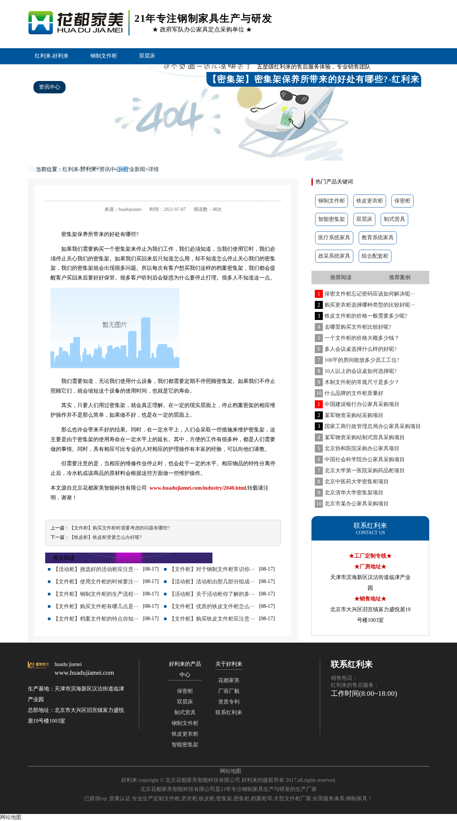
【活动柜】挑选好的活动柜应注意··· (96, 569)
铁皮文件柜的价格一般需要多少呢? (362, 316)
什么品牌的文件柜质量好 (349, 393)
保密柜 (402, 200)
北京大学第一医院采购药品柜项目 (361, 470)
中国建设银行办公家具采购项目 (358, 404)
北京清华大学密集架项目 (350, 492)
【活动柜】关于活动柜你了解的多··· (212, 594)
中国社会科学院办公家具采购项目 (361, 459)
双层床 (147, 56)
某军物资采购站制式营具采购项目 (361, 437)
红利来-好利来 (52, 56)
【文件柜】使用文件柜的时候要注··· (96, 581)
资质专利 (229, 702)
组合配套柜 (375, 256)
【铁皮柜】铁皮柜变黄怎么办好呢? (105, 537)
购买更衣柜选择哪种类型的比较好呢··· (366, 305)
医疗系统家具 (334, 237)
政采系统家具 (334, 256)
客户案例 (163, 71)
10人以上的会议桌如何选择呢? (356, 371)
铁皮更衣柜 (369, 200)
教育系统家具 (378, 237)
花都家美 (229, 680)
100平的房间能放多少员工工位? (358, 360)
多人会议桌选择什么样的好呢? (356, 349)
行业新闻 (134, 169)
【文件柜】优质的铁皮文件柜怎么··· (212, 606)
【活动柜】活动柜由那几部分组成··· (212, 581)
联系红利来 (144, 87)
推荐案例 (399, 277)
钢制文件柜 (103, 56)
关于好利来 (95, 87)
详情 (153, 169)
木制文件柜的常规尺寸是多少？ (358, 382)
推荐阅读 (341, 277)
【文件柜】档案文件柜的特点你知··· (96, 619)
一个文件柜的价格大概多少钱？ (358, 338)
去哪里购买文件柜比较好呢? (354, 327)
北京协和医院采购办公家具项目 (358, 448)
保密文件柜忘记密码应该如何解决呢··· (366, 294)
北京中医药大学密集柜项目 (353, 481)
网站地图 (230, 771)
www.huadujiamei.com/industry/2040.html (198, 488)
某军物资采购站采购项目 (350, 415)
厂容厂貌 (229, 691)
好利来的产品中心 (108, 71)
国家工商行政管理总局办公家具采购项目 (369, 426)
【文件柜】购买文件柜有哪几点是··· (96, 606)
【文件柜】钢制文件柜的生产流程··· (96, 594)
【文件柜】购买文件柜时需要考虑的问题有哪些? (119, 527)
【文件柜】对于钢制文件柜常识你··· (212, 569)
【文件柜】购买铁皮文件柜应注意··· (212, 619)
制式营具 (394, 219)
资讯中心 (49, 87)
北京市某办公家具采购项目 (352, 503)
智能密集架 (52, 71)
